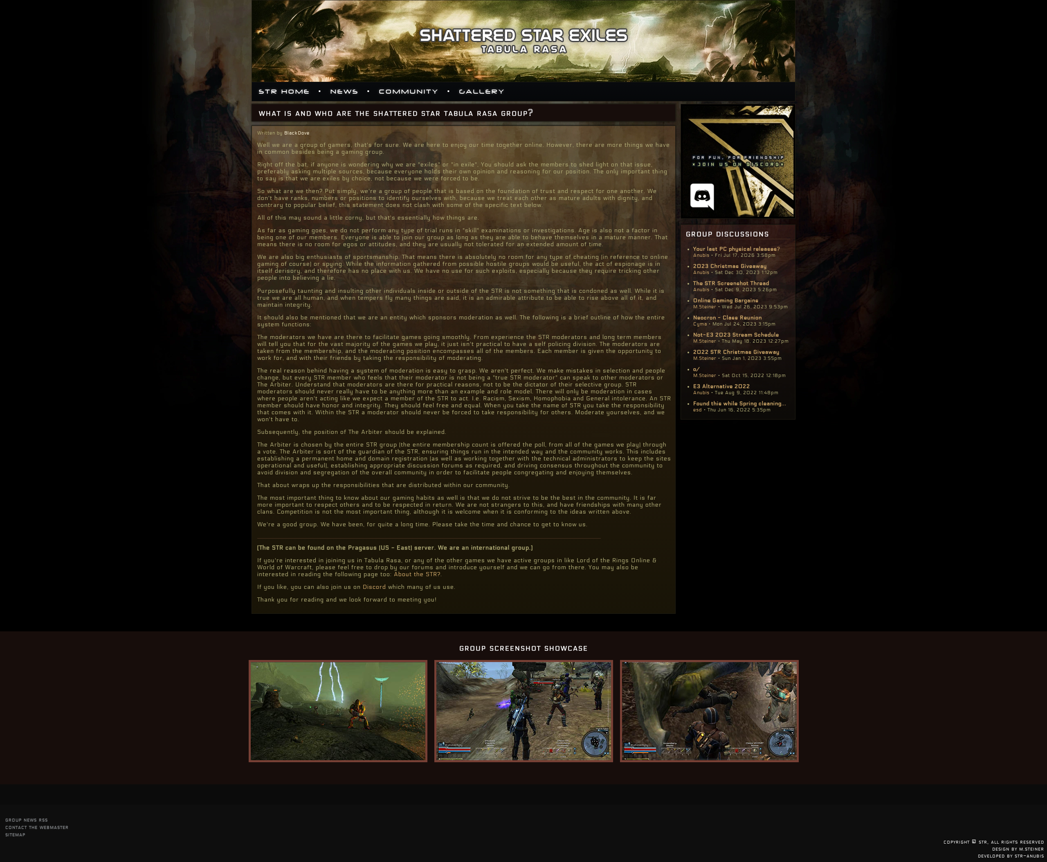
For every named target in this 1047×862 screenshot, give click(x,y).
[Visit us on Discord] (738, 216)
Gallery (482, 91)
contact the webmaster (37, 827)
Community (409, 91)
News (344, 91)
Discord (374, 587)
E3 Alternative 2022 (721, 386)
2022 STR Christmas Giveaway (736, 352)
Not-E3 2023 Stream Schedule (736, 335)
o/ (696, 369)
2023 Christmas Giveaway (730, 266)
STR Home (284, 91)
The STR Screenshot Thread (731, 283)
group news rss (26, 819)
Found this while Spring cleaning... (739, 403)
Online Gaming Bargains (726, 300)
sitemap (15, 834)
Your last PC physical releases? (736, 249)
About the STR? (417, 574)
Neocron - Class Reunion (727, 317)
